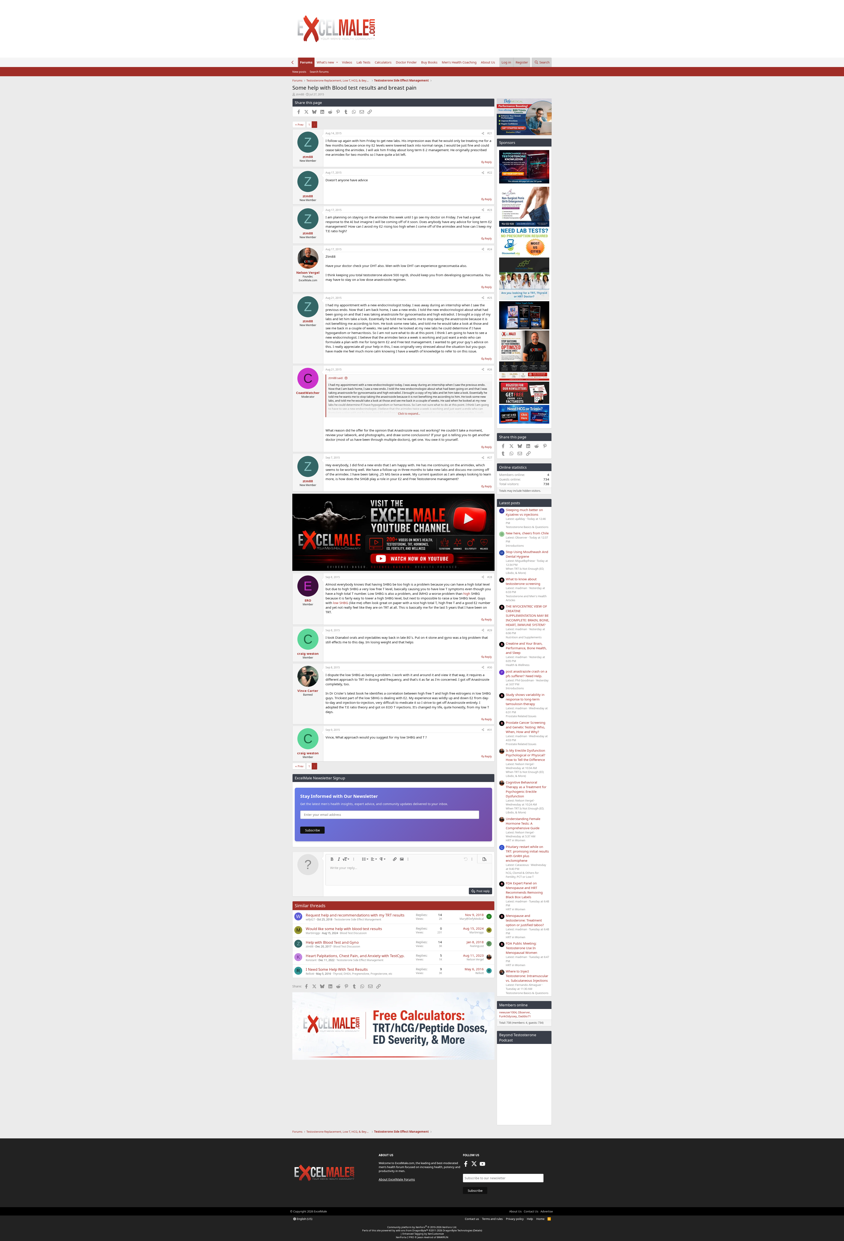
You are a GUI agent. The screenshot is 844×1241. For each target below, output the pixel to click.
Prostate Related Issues (521, 716)
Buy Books (429, 62)
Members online (513, 1004)
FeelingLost (477, 946)
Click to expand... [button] (409, 413)
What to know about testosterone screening (523, 581)
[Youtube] (482, 1165)
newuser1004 (508, 1012)
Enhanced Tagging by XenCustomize (423, 1233)
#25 (489, 298)
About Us (488, 62)
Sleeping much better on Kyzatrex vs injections (524, 512)
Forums (306, 62)
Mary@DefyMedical (472, 919)
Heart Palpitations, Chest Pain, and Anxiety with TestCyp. (355, 955)
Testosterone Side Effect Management (357, 919)
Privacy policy (515, 1219)
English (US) (304, 1219)
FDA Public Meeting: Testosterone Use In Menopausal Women (521, 948)
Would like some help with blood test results (344, 928)
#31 (489, 730)
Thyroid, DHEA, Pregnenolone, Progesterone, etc (362, 974)
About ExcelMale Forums (397, 1179)
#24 (489, 249)
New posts (299, 72)
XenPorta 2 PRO (405, 1237)
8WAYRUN (442, 1237)
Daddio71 (524, 1016)
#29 (489, 630)
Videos (347, 62)
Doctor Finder (406, 62)
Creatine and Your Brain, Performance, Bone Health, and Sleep (526, 648)
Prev (301, 125)
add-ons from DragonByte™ (412, 1230)
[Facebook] (466, 1165)
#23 (489, 210)
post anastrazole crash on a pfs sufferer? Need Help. (526, 673)
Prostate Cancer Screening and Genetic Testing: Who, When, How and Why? (525, 727)
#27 (489, 457)
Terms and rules (492, 1219)
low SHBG (340, 603)
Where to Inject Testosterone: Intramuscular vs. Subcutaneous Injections (527, 976)
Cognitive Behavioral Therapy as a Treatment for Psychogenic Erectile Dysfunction (526, 789)
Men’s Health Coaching (459, 62)
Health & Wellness (517, 665)
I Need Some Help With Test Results (337, 969)
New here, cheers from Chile (527, 533)
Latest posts (509, 502)
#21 (489, 133)
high (466, 593)
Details (477, 1230)
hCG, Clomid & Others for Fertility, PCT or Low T (522, 875)
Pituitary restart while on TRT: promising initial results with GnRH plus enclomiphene (527, 853)
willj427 (310, 919)
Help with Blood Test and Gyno (332, 942)
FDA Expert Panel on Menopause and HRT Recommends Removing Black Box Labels (524, 890)
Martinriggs (313, 933)
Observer (524, 1012)
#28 (489, 577)
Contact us (472, 1219)
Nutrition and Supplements (524, 637)
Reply (488, 162)
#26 (489, 369)
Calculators (383, 62)
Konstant (311, 960)
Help (530, 1219)
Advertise (546, 1211)
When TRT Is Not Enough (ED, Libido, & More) (525, 571)
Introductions (515, 546)
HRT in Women (515, 840)
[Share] (483, 133)
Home (540, 1219)
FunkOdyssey (508, 1016)
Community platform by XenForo (422, 1227)
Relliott (310, 974)
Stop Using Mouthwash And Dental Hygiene (527, 554)
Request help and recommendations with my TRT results (355, 915)
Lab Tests (363, 62)
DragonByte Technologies (457, 1230)
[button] (337, 62)
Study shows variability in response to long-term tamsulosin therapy (525, 699)
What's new (325, 62)
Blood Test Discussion (353, 933)
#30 (489, 667)
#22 (489, 172)
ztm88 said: (335, 378)
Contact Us (531, 1211)
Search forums (319, 72)
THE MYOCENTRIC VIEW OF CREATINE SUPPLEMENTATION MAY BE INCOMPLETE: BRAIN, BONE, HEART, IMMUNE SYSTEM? (527, 615)
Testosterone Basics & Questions (527, 527)
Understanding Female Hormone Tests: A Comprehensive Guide (523, 823)
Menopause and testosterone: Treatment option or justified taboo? (525, 920)
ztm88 (300, 94)
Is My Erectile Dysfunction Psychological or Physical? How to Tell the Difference (525, 755)
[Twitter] (474, 1165)
